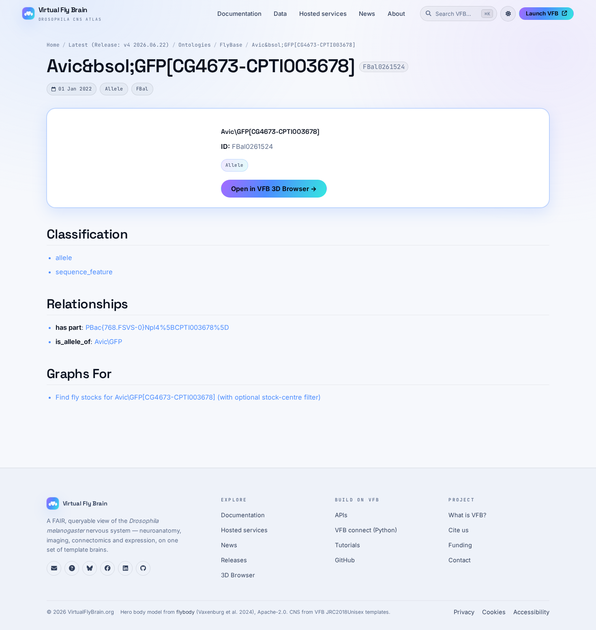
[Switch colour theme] (508, 14)
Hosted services (323, 13)
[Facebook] (107, 568)
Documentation (239, 13)
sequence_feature (84, 272)
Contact (459, 560)
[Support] (54, 568)
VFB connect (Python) (366, 530)
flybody (185, 612)
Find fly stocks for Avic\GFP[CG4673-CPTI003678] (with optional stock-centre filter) (188, 397)
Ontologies (194, 44)
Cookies (494, 612)
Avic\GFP (108, 342)
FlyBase (231, 44)
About (396, 13)
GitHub (345, 560)
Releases (234, 560)
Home (53, 44)
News (367, 13)
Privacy (464, 612)
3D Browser (238, 575)
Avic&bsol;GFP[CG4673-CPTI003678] (304, 44)
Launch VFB (542, 13)
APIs (341, 515)
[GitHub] (143, 568)
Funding (460, 545)
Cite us (458, 530)
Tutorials (347, 545)
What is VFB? (467, 515)
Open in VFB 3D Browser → (274, 189)
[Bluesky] (89, 568)
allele (64, 258)
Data (280, 13)
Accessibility (531, 612)
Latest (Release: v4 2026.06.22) (119, 44)
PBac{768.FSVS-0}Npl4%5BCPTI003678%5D (157, 327)
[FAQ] (71, 568)
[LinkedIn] (125, 568)
